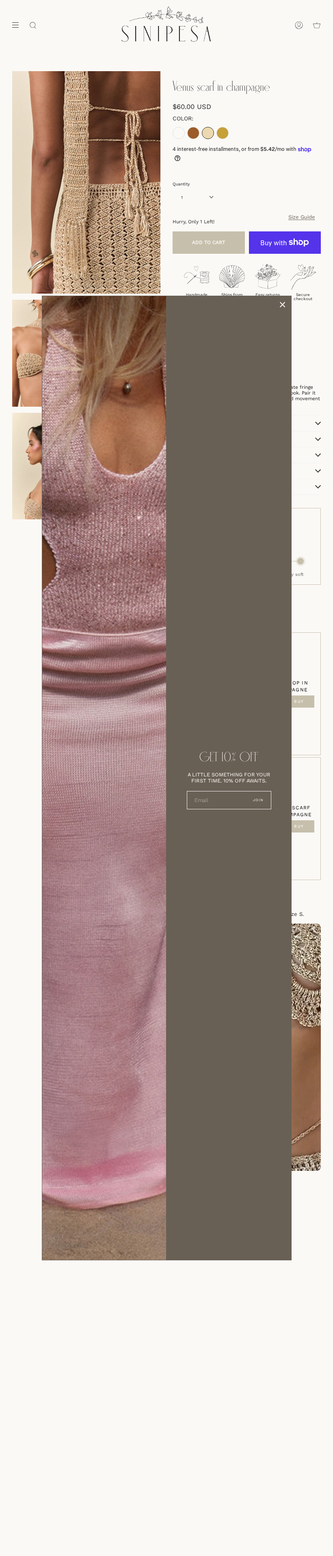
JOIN (258, 800)
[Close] (283, 305)
